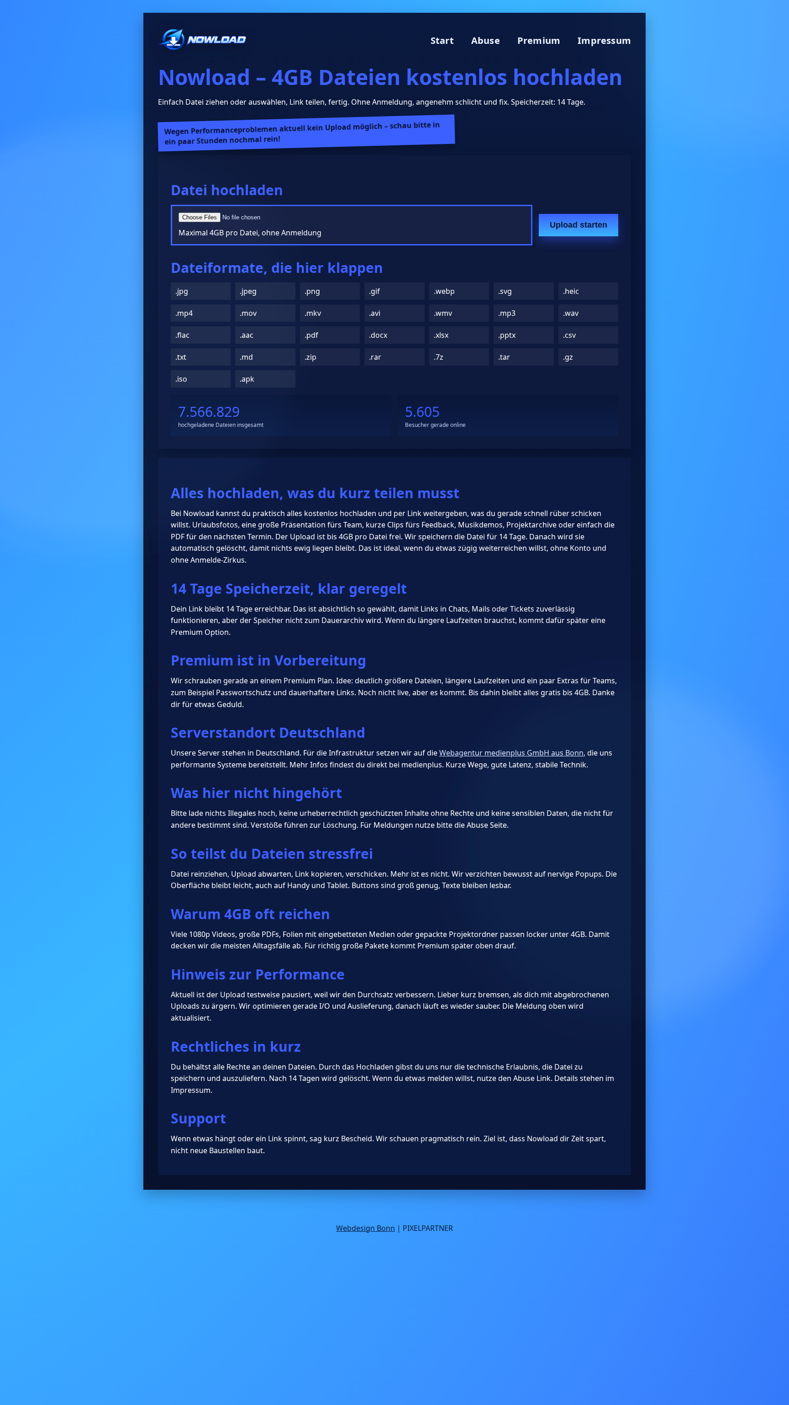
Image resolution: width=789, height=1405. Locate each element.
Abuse (485, 40)
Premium (538, 40)
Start (442, 40)
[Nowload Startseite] (202, 40)
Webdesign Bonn (365, 1228)
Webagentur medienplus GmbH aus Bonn (511, 753)
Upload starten (578, 224)
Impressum (604, 40)
